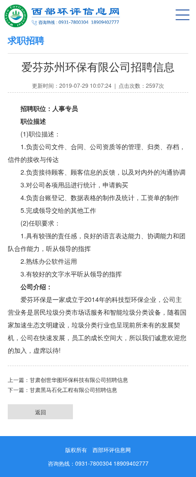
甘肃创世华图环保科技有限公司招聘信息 (79, 380)
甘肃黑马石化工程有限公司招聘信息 (73, 390)
